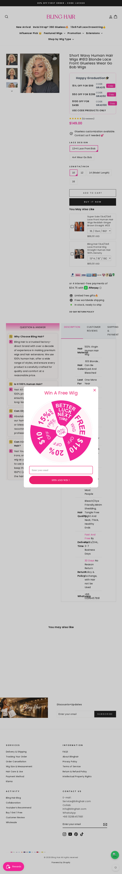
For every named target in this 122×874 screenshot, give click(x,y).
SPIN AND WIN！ (61, 480)
